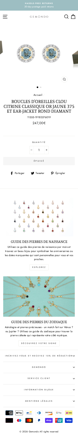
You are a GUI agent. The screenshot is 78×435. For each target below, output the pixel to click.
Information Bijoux (39, 389)
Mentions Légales (39, 401)
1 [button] (38, 87)
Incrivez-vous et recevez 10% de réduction (39, 355)
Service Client (39, 378)
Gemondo (39, 367)
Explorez (39, 267)
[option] (39, 5)
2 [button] (41, 88)
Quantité (39, 142)
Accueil (38, 95)
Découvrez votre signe (39, 343)
